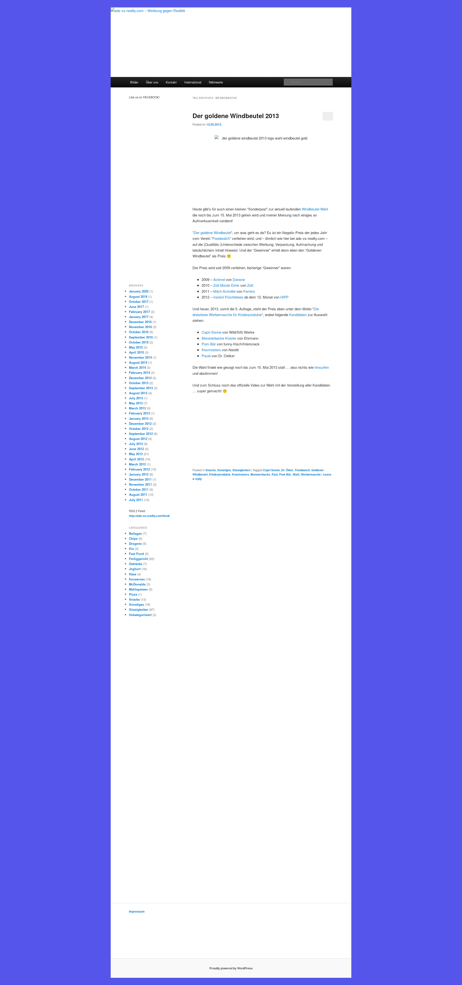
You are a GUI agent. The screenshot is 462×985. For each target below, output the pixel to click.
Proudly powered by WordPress (231, 968)
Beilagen (135, 533)
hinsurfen (321, 367)
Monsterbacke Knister (219, 338)
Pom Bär (285, 474)
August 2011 (138, 494)
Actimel (219, 279)
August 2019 (138, 296)
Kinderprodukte (220, 474)
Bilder (134, 82)
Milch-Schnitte (224, 291)
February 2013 (139, 413)
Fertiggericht (138, 558)
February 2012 (139, 469)
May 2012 (136, 453)
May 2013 (136, 403)
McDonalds (137, 584)
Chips (133, 538)
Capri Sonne (271, 470)
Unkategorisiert (140, 614)
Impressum (137, 911)
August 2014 (138, 362)
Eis (131, 548)
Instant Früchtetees (228, 296)
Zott (250, 285)
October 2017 (138, 301)
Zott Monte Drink (226, 285)
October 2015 (138, 342)
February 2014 (139, 372)
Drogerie (135, 543)
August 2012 (138, 438)
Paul (275, 474)
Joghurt (135, 568)
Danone (239, 279)
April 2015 (136, 352)
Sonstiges (224, 470)
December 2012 (140, 423)
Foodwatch (221, 238)
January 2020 (138, 291)
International (192, 82)
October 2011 (138, 489)
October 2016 (138, 332)
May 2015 (136, 347)
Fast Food (136, 553)
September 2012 (141, 433)
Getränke (135, 563)
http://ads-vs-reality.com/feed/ (149, 516)
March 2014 (137, 367)
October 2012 (138, 428)
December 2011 (140, 479)
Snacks (210, 470)
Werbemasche (311, 474)
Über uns (152, 82)
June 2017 (136, 306)
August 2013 (138, 393)
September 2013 (141, 388)
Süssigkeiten (241, 470)
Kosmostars (211, 349)
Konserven (137, 579)
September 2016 (141, 337)
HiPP (284, 296)
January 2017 (138, 316)
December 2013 (140, 377)
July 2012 (136, 443)
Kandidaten (298, 314)
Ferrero (249, 291)
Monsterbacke (260, 474)
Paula (206, 355)
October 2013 (138, 383)
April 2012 (136, 459)
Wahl (296, 474)
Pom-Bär (209, 343)
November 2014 (140, 357)
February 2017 (139, 311)
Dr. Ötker (287, 470)
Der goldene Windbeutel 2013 (235, 115)
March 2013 (137, 408)
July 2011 (136, 499)
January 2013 (138, 418)
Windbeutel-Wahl (315, 208)
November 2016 (140, 326)
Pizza (133, 594)
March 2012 (137, 464)
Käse (132, 574)
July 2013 (136, 398)
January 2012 (138, 474)
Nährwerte (216, 82)
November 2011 (140, 484)
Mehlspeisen (138, 589)
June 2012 (136, 448)
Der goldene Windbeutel (212, 232)
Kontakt (171, 82)
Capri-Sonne (211, 332)
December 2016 (140, 321)
